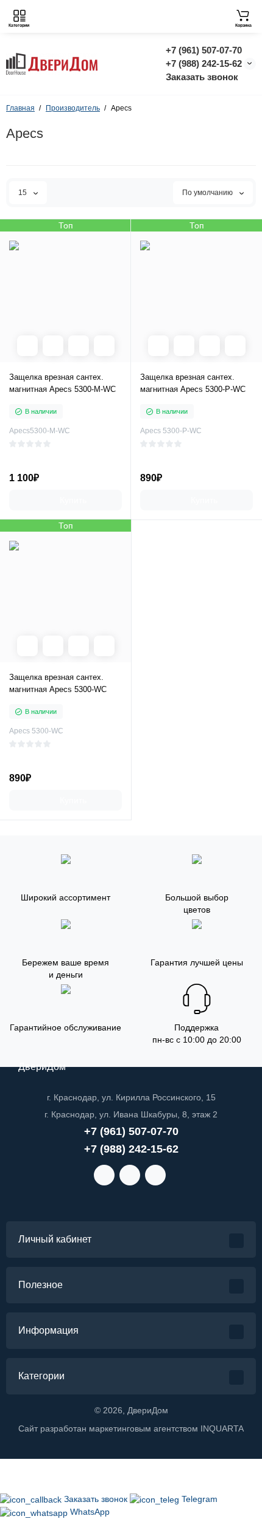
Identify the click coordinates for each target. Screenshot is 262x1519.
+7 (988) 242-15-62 (204, 63)
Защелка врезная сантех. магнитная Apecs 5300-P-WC (193, 383)
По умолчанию (208, 192)
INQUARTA (222, 1428)
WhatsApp (90, 1512)
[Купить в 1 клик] (53, 345)
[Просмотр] (27, 345)
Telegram (200, 1499)
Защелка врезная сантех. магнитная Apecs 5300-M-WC (62, 383)
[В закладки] (104, 345)
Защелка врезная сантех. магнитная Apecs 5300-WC (58, 683)
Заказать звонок (202, 77)
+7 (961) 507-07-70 (204, 50)
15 (23, 192)
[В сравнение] (78, 345)
